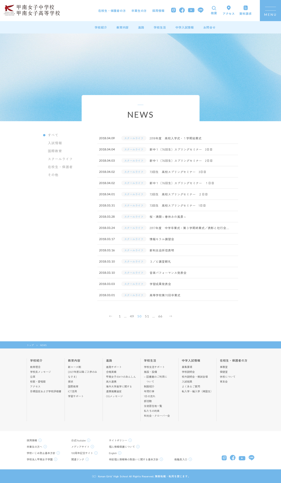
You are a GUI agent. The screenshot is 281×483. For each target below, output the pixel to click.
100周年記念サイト (82, 453)
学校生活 (160, 27)
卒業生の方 (139, 10)
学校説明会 (188, 372)
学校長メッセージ (40, 372)
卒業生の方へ (34, 447)
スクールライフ (60, 158)
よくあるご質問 (191, 386)
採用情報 (158, 10)
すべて (53, 135)
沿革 (32, 377)
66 (160, 316)
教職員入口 (180, 459)
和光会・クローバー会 (157, 416)
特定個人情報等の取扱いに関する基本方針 (133, 459)
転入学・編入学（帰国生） (197, 391)
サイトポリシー (118, 440)
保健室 (224, 372)
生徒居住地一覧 (153, 406)
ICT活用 (72, 391)
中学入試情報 (184, 27)
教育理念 (35, 367)
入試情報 (55, 143)
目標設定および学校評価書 (45, 391)
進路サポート (114, 367)
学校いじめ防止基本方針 (41, 453)
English (113, 453)
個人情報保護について (122, 447)
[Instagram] (173, 10)
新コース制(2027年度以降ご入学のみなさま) (82, 372)
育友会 (224, 381)
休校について (227, 377)
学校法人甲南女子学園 (40, 459)
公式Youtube (78, 440)
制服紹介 (149, 386)
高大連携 (111, 381)
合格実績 (111, 372)
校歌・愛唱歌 (38, 381)
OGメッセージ (114, 396)
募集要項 (187, 367)
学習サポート (76, 396)
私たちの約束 (152, 411)
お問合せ (209, 27)
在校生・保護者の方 (112, 10)
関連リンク (77, 459)
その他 (53, 174)
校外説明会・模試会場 (195, 377)
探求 (70, 381)
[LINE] (200, 10)
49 (132, 316)
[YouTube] (191, 10)
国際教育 (55, 150)
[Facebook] (182, 10)
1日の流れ (149, 396)
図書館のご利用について (156, 379)
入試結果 (187, 381)
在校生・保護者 (60, 166)
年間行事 (149, 391)
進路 (141, 27)
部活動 (148, 401)
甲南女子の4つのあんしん (121, 377)
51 (147, 316)
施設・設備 (150, 372)
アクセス (35, 386)
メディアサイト (80, 447)
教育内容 (122, 27)
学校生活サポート (154, 367)
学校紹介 (101, 27)
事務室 (224, 367)
